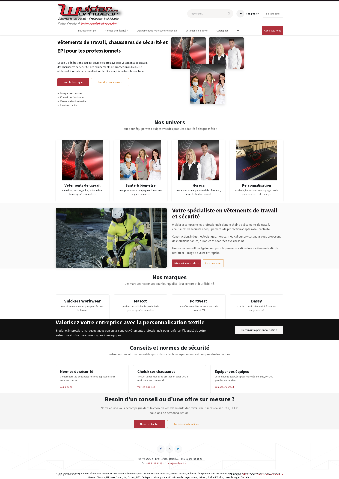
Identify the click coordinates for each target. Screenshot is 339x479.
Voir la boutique (73, 82)
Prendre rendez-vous (110, 82)
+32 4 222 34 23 (154, 463)
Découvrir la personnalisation (259, 330)
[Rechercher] (229, 13)
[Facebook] (160, 448)
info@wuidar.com (177, 463)
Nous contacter (213, 263)
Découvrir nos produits (186, 263)
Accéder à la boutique (186, 424)
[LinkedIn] (178, 448)
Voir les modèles (146, 386)
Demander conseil (224, 386)
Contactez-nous (272, 30)
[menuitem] (87, 30)
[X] (169, 448)
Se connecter (273, 13)
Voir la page (66, 386)
